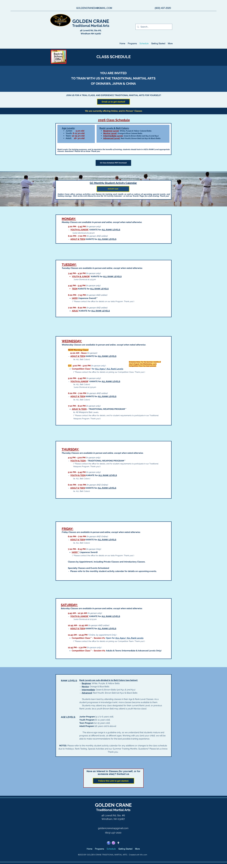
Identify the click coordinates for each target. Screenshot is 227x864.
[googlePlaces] (118, 843)
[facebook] (108, 843)
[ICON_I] (113, 843)
